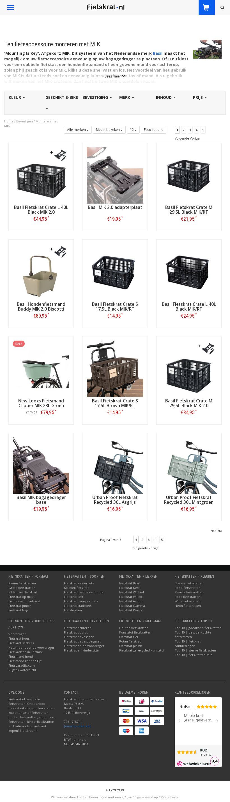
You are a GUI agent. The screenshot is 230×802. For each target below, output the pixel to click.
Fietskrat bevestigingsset (82, 641)
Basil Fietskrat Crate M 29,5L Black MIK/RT (188, 209)
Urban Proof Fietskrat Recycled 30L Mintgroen (188, 500)
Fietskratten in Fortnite (25, 652)
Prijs (198, 97)
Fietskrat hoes (18, 638)
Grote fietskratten (21, 587)
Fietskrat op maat (21, 596)
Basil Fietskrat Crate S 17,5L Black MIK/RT (115, 306)
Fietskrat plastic (130, 646)
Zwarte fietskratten (189, 592)
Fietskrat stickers (21, 643)
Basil (157, 53)
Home (8, 121)
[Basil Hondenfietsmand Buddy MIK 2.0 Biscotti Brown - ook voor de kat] (41, 271)
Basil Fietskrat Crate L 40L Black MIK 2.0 (41, 209)
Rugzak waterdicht (22, 670)
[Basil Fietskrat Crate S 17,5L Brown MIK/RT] (115, 368)
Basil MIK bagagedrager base (41, 500)
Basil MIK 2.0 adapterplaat (115, 207)
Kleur (15, 97)
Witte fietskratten (188, 601)
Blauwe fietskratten (189, 583)
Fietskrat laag (18, 610)
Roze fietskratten (187, 596)
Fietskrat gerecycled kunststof (141, 650)
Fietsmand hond (20, 656)
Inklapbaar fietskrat (22, 592)
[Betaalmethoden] (126, 701)
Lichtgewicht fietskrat (24, 601)
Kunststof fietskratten (135, 632)
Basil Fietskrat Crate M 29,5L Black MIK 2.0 (188, 403)
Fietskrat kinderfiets (79, 583)
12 (132, 129)
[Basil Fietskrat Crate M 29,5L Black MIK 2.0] (189, 368)
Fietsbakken (73, 610)
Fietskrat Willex (130, 596)
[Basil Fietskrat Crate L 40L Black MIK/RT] (189, 271)
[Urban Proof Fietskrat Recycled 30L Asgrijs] (115, 465)
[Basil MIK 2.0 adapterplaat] (115, 174)
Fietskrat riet (128, 637)
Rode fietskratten (188, 587)
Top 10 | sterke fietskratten (195, 650)
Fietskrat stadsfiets (77, 605)
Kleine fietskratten (22, 583)
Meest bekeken (108, 129)
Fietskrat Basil (129, 583)
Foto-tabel (152, 129)
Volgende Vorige (187, 138)
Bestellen (41, 230)
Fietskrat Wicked (131, 592)
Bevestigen (24, 121)
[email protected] (77, 726)
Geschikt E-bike (61, 97)
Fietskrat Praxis (130, 610)
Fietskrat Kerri (130, 587)
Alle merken (77, 129)
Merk (125, 97)
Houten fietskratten (133, 628)
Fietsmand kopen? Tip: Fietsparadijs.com (25, 663)
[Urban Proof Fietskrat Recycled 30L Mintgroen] (189, 465)
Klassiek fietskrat (76, 587)
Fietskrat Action (130, 601)
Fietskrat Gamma (132, 605)
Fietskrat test (73, 596)
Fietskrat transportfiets (81, 601)
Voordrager (17, 634)
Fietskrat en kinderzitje (81, 650)
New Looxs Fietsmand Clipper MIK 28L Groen (41, 403)
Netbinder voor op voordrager (31, 647)
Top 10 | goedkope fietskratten (198, 628)
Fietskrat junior (19, 605)
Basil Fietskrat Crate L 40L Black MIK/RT (189, 306)
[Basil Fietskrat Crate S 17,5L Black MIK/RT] (115, 271)
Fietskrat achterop (77, 628)
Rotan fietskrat (130, 641)
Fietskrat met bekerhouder (84, 592)
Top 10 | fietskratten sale (193, 655)
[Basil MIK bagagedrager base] (41, 465)
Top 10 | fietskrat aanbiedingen (188, 643)
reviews (172, 797)
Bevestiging (95, 97)
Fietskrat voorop (76, 632)
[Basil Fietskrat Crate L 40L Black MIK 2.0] (41, 174)
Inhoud (164, 97)
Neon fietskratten (188, 605)
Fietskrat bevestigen (79, 637)
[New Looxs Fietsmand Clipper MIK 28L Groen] (41, 368)
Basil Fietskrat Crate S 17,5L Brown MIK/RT (115, 403)
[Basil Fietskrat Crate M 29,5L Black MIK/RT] (189, 174)
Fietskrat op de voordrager (84, 646)
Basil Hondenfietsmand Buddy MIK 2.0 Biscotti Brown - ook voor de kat (41, 309)
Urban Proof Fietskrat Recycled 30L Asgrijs (115, 500)
